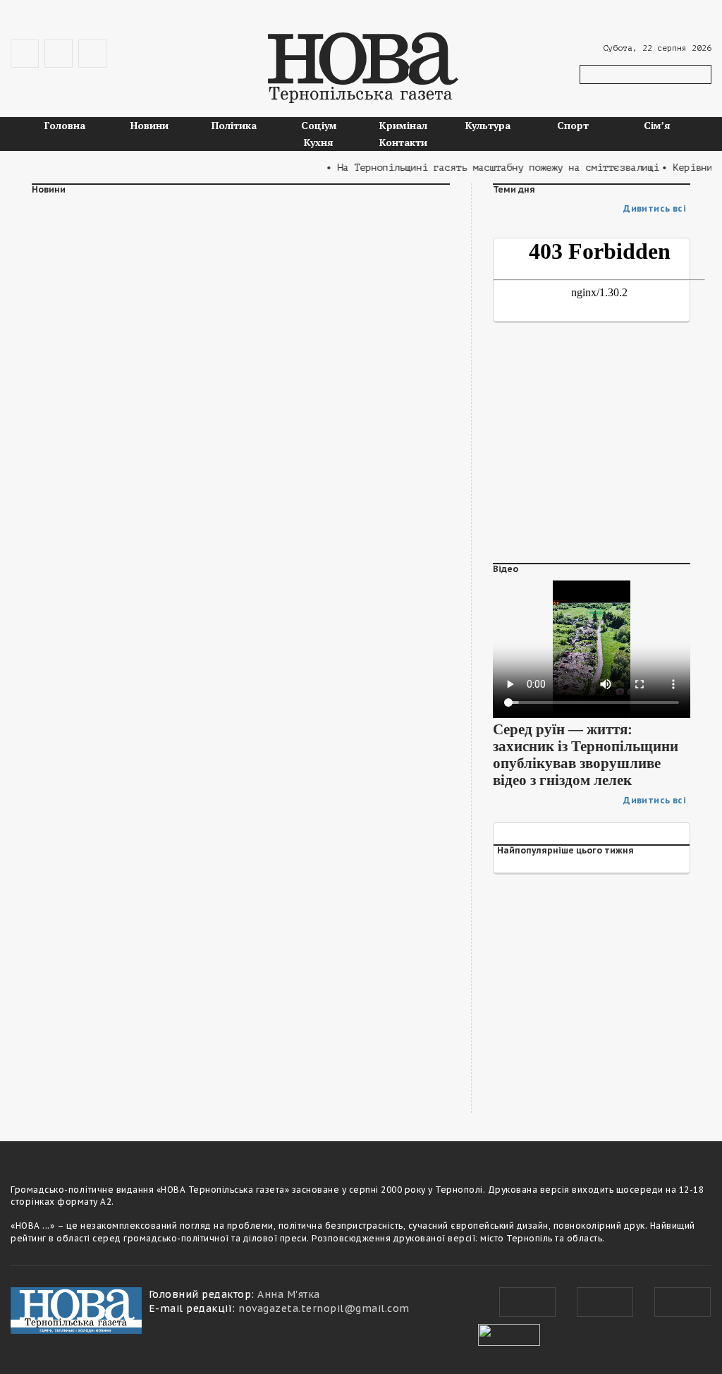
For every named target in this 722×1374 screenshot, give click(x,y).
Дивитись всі (654, 208)
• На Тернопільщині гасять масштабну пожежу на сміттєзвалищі (483, 167)
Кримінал (403, 125)
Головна (64, 125)
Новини (149, 125)
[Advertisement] (241, 321)
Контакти (403, 142)
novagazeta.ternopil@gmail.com (324, 1308)
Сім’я (657, 125)
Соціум (319, 125)
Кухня (319, 142)
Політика (234, 125)
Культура (487, 125)
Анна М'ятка (288, 1294)
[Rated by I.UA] (509, 1333)
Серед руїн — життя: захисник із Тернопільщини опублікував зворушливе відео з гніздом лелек (585, 755)
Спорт (573, 125)
